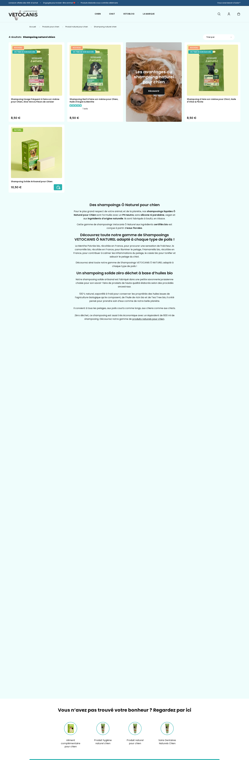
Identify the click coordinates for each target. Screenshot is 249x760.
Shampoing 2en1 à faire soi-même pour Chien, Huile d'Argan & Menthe (94, 100)
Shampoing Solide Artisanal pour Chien (31, 181)
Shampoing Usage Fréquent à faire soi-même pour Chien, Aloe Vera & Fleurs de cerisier (35, 100)
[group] (124, 3)
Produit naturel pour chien (76, 26)
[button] (219, 14)
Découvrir (153, 91)
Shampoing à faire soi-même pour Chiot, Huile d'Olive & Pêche (211, 100)
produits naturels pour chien (148, 319)
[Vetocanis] (23, 15)
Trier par (210, 37)
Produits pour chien (50, 26)
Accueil (32, 26)
